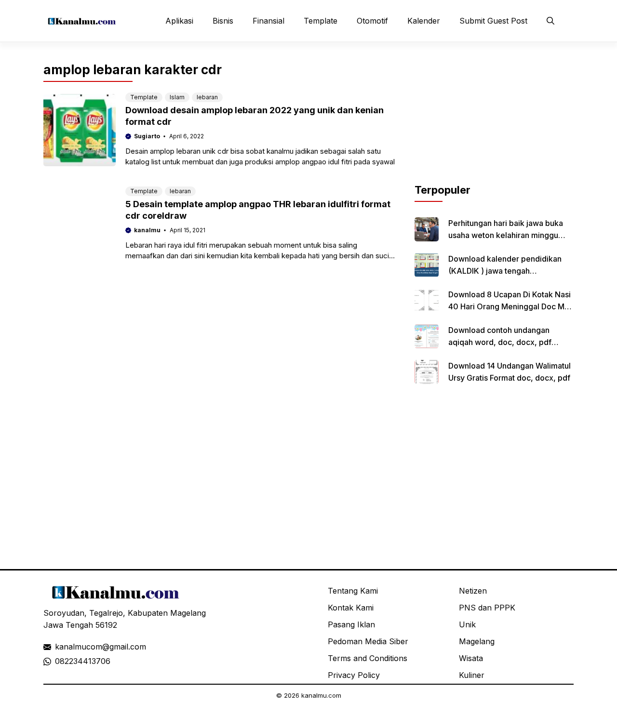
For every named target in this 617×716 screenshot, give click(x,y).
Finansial (268, 21)
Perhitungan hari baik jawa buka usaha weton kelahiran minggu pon (505, 235)
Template (320, 21)
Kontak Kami (351, 607)
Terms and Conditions (367, 658)
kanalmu (147, 230)
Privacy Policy (354, 675)
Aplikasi (179, 21)
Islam (177, 97)
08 (60, 661)
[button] (550, 21)
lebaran (207, 97)
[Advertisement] (494, 122)
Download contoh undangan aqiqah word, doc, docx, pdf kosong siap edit (499, 342)
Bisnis (223, 21)
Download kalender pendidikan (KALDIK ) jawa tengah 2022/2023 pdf (505, 271)
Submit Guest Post (493, 21)
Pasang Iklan (351, 624)
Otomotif (372, 21)
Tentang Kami (353, 591)
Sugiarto (147, 136)
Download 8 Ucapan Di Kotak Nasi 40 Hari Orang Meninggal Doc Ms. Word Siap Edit (509, 306)
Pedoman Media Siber (368, 641)
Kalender (423, 21)
